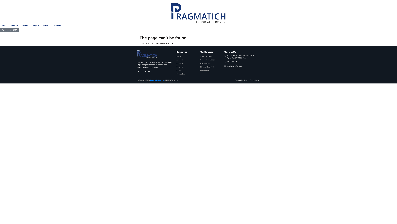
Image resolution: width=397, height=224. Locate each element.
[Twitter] (142, 71)
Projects (36, 26)
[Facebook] (139, 71)
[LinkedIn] (146, 71)
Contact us (57, 26)
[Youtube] (149, 71)
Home (4, 26)
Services (25, 26)
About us (14, 26)
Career (45, 26)
